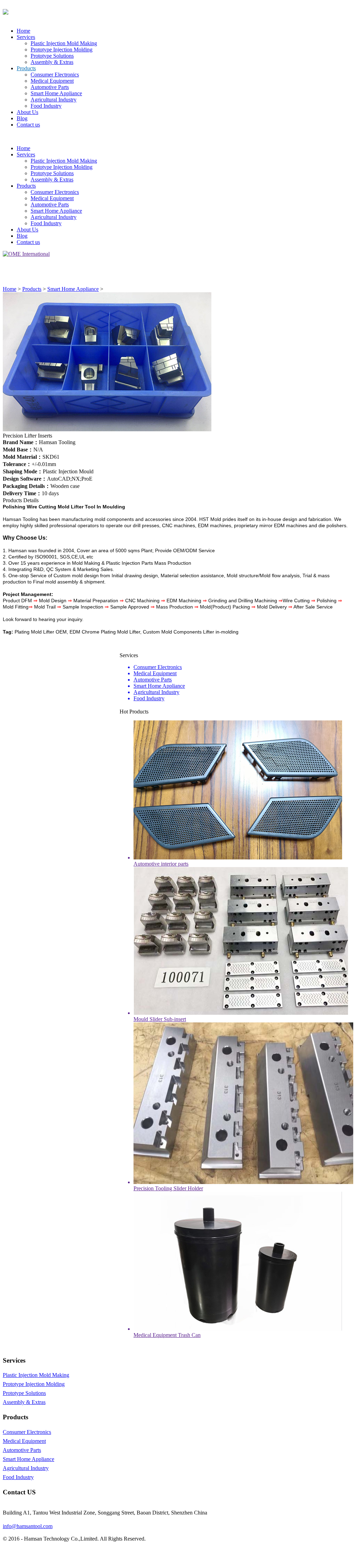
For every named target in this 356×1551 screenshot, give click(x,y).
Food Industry (46, 106)
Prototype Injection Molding (61, 49)
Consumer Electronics (55, 74)
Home (23, 31)
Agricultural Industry (53, 100)
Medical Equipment (52, 81)
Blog (22, 118)
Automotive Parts (50, 87)
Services (26, 37)
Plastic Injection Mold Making (64, 43)
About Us (27, 112)
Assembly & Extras (52, 62)
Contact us (28, 125)
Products (26, 68)
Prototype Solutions (52, 56)
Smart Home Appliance (56, 93)
